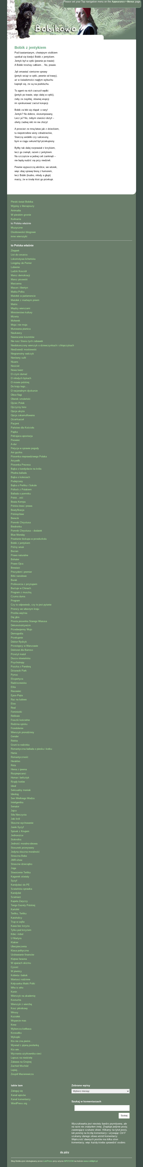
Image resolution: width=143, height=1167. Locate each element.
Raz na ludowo (19, 699)
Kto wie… (16, 1049)
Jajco (14, 810)
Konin (14, 991)
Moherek (15, 320)
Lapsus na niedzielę (21, 1057)
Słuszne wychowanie (22, 822)
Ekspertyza (17, 678)
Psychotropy (17, 662)
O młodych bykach (21, 378)
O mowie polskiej (20, 382)
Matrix (14, 304)
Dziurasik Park (19, 670)
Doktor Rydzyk (19, 641)
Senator (15, 806)
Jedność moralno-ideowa (24, 843)
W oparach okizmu (21, 963)
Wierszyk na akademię (23, 995)
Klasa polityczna (20, 950)
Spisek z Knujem (20, 831)
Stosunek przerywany (22, 847)
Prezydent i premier (21, 571)
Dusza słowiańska (20, 658)
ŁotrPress (47, 1161)
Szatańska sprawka (21, 888)
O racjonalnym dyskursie (24, 390)
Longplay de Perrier (21, 263)
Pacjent (15, 423)
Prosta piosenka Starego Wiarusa (29, 621)
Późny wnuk (17, 547)
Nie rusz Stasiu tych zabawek (27, 341)
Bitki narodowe (19, 576)
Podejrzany (17, 481)
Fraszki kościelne (20, 720)
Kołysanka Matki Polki (23, 983)
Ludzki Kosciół (19, 271)
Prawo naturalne (19, 555)
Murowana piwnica (21, 328)
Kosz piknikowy (19, 1008)
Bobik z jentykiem (30, 47)
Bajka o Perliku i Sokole (24, 485)
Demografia (17, 633)
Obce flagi (16, 394)
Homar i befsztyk (20, 777)
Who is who (17, 987)
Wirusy (14, 1012)
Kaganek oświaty (20, 876)
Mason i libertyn (19, 287)
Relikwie (15, 716)
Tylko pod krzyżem (21, 930)
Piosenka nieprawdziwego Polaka (29, 456)
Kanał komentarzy (21, 1099)
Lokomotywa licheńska (23, 259)
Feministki (16, 711)
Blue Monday (18, 534)
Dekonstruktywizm (21, 625)
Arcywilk (15, 460)
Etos (13, 703)
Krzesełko (16, 1033)
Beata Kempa (18, 501)
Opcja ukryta (18, 411)
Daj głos (15, 617)
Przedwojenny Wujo (21, 629)
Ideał (13, 786)
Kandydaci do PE (20, 884)
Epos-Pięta (17, 695)
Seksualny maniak (21, 790)
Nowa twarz (17, 370)
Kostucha (16, 1000)
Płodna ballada (19, 472)
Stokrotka (16, 839)
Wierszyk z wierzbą (21, 1004)
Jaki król (15, 818)
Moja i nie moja (19, 324)
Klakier (14, 942)
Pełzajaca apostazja (22, 436)
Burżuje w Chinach (21, 588)
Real (13, 707)
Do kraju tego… (19, 386)
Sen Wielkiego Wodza (22, 798)
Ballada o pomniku (21, 493)
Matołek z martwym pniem (25, 300)
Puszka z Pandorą (21, 666)
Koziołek (15, 1016)
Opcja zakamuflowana (23, 415)
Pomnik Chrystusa (21, 522)
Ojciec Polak (18, 403)
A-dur (14, 444)
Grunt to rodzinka (20, 744)
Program (15, 600)
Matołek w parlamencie (23, 295)
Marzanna (16, 283)
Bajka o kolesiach (20, 477)
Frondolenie (17, 728)
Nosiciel (15, 366)
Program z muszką (21, 592)
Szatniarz (16, 897)
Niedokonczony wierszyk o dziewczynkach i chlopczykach (42, 345)
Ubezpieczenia (19, 946)
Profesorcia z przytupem (24, 584)
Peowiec (15, 440)
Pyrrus (14, 674)
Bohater (15, 559)
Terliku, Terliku (18, 913)
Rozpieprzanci (18, 773)
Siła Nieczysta (18, 814)
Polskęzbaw (17, 514)
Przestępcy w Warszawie (24, 645)
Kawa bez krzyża (20, 926)
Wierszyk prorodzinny (22, 732)
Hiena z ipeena (19, 769)
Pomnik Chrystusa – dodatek (26, 530)
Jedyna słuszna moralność (25, 851)
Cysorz (14, 967)
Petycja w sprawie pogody (25, 448)
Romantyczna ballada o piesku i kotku (31, 748)
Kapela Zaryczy (19, 901)
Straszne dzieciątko (21, 864)
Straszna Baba (19, 855)
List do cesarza (19, 254)
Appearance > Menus (123, 1)
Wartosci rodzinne (20, 979)
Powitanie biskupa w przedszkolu (29, 538)
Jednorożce (17, 835)
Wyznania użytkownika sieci (26, 1053)
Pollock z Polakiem (21, 489)
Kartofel (15, 909)
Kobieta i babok (19, 975)
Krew (13, 1024)
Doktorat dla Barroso (22, 650)
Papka (14, 431)
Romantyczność (19, 757)
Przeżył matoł (18, 654)
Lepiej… (15, 1070)
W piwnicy (16, 971)
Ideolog (15, 794)
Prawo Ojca (17, 563)
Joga (13, 868)
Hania (14, 753)
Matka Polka (17, 291)
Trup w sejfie (18, 921)
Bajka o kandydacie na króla (26, 468)
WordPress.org (19, 1103)
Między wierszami (20, 308)
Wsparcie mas (18, 1020)
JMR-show (16, 860)
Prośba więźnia (19, 613)
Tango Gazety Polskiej (23, 905)
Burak (14, 580)
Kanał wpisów (18, 1095)
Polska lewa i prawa (21, 505)
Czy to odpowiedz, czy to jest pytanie (31, 604)
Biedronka (16, 526)
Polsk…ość (17, 497)
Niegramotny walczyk (22, 353)
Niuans (14, 361)
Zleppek (15, 250)
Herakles (15, 761)
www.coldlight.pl (90, 1161)
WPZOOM (69, 1161)
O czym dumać (19, 374)
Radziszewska (18, 683)
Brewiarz (15, 567)
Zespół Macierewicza (22, 1074)
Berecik (15, 518)
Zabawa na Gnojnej (21, 1061)
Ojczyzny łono (18, 407)
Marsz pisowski (19, 279)
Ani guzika (16, 452)
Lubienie (15, 267)
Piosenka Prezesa (21, 464)
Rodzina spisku (19, 724)
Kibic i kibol (17, 934)
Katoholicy (16, 917)
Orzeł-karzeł (17, 419)
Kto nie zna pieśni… (22, 1041)
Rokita (14, 740)
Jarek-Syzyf (17, 827)
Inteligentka (17, 802)
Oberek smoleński (20, 399)
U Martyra (16, 938)
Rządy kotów (18, 781)
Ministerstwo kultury (21, 312)
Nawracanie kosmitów (22, 337)
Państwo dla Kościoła (22, 427)
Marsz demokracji (20, 275)
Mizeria (15, 316)
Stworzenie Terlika (21, 872)
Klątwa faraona (19, 959)
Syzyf (14, 880)
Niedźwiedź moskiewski (23, 349)
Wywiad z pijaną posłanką (25, 1045)
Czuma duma (18, 596)
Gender (15, 736)
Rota (13, 765)
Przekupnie (17, 637)
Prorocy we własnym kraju (25, 609)
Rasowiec (16, 691)
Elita (13, 687)
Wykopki (15, 1037)
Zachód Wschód (19, 1066)
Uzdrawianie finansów (22, 954)
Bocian (14, 551)
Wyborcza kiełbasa (21, 1028)
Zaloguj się (17, 1090)
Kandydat (16, 893)
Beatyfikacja (17, 510)
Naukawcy (16, 333)
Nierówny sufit (18, 357)
